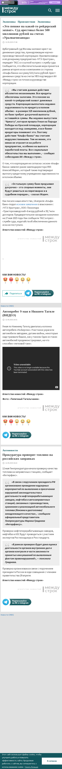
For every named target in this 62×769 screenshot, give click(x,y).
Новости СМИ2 (7, 306)
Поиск (50, 10)
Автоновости (10, 450)
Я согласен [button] (52, 761)
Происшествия (26, 21)
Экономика (9, 21)
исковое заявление (27, 204)
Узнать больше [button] (31, 767)
